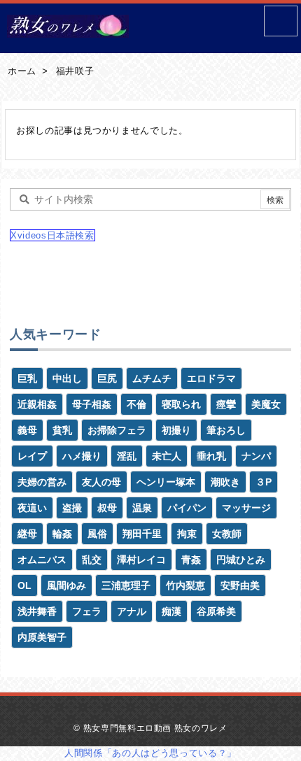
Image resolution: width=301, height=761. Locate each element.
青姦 (191, 559)
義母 (27, 430)
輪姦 (62, 533)
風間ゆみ (66, 585)
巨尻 (107, 378)
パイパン (186, 507)
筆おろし (226, 430)
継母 (27, 533)
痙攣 (226, 404)
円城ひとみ (240, 559)
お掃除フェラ (117, 430)
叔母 (107, 507)
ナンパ (256, 456)
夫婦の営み (42, 482)
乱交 (92, 559)
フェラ (87, 611)
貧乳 (62, 430)
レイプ (32, 456)
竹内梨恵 (185, 585)
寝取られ (181, 404)
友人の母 (101, 482)
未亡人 (166, 456)
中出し (67, 378)
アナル (131, 611)
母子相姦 (91, 404)
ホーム (22, 71)
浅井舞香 (37, 611)
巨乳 (27, 378)
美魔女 (266, 404)
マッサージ (246, 507)
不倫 (136, 404)
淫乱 (126, 456)
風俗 (97, 533)
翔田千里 (142, 533)
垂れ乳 (211, 456)
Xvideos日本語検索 (52, 235)
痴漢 (171, 611)
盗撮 (72, 507)
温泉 (142, 507)
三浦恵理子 (126, 585)
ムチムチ (152, 378)
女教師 (226, 533)
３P (263, 482)
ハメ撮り (82, 456)
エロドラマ (211, 378)
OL (24, 585)
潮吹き (225, 482)
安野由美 (240, 585)
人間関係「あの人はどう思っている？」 (150, 753)
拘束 (187, 533)
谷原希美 (216, 611)
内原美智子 (42, 637)
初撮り (176, 430)
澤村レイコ (141, 559)
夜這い (32, 507)
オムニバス (42, 559)
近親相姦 (37, 404)
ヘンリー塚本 (165, 482)
